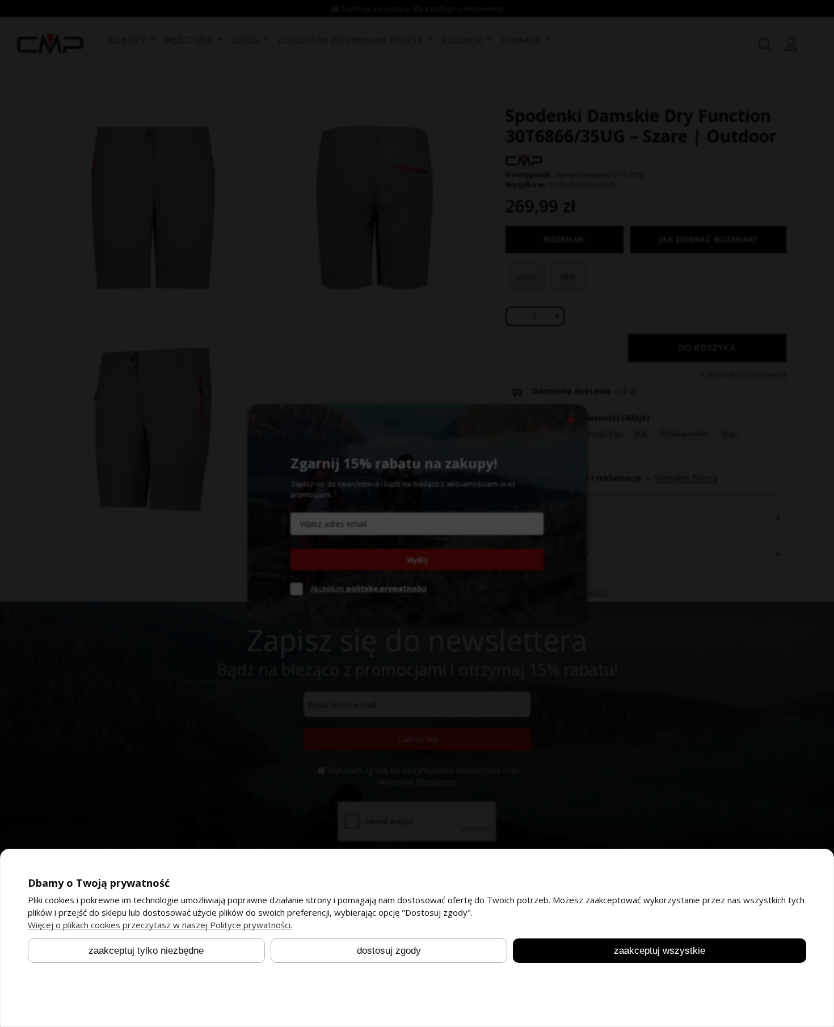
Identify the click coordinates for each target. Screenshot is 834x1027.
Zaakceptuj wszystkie (659, 950)
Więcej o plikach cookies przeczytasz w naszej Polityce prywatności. (160, 924)
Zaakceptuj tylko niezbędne (146, 950)
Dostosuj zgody (389, 950)
